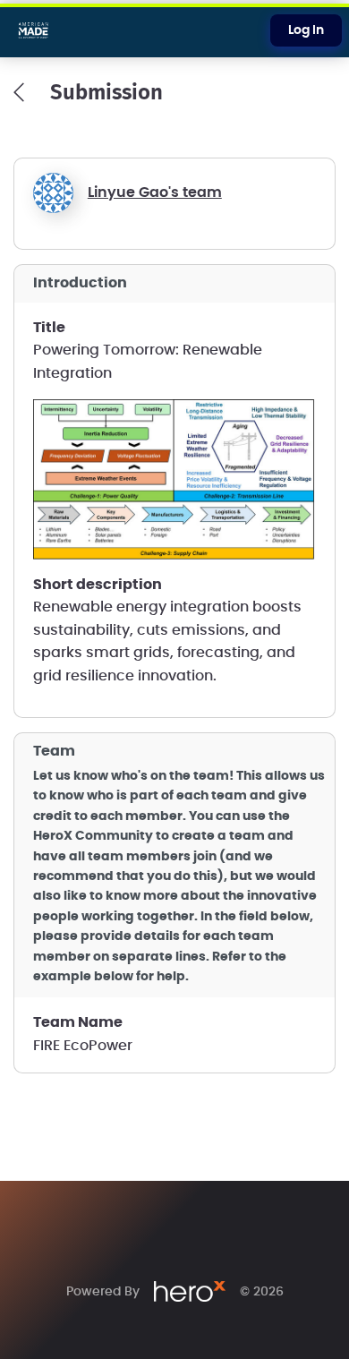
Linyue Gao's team (155, 192)
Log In (306, 30)
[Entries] (18, 92)
